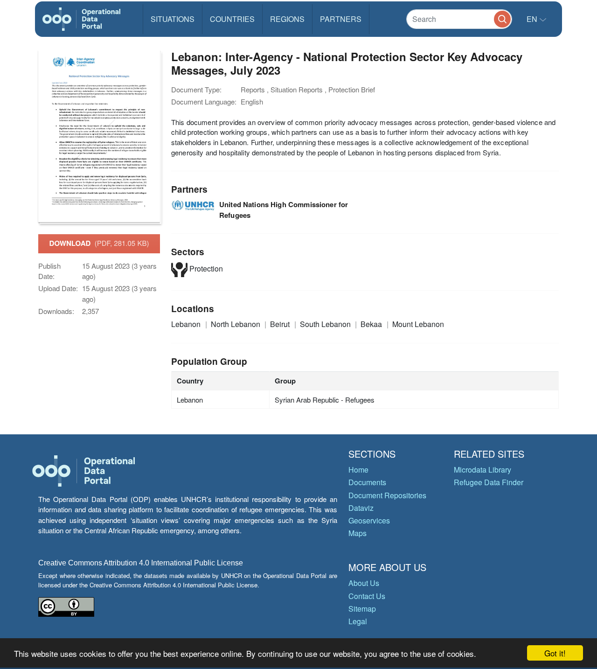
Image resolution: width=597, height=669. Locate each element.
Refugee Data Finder (488, 482)
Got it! (555, 653)
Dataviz (361, 507)
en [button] (533, 19)
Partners (340, 19)
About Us (363, 583)
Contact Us (366, 596)
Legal (357, 621)
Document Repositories (387, 495)
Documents (367, 482)
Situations (172, 19)
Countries (232, 19)
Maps (357, 533)
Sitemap (362, 608)
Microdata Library (482, 469)
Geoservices (369, 520)
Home (358, 469)
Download (99, 243)
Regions (287, 19)
